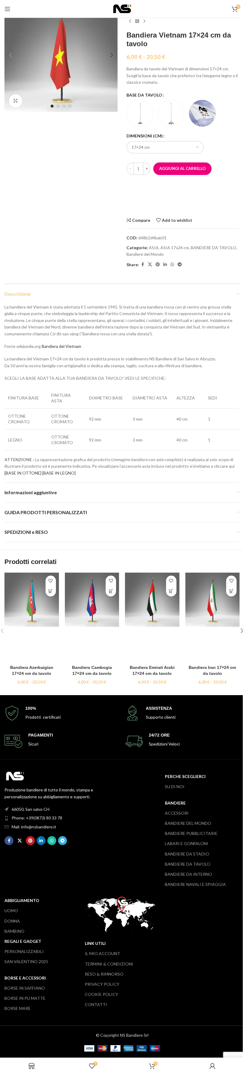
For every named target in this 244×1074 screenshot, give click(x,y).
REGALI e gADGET (22, 941)
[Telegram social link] (180, 265)
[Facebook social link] (142, 265)
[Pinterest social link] (158, 265)
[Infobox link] (61, 713)
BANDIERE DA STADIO (187, 853)
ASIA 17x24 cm (174, 247)
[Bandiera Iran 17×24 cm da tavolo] (212, 617)
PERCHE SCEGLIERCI (185, 776)
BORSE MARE (17, 1008)
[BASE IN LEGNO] (59, 472)
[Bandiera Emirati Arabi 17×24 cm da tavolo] (152, 617)
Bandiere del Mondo (145, 254)
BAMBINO (14, 931)
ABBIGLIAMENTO (21, 900)
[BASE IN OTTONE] (22, 472)
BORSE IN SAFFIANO (24, 988)
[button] (10, 55)
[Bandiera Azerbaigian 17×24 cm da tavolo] (31, 617)
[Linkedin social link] (165, 265)
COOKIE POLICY (101, 994)
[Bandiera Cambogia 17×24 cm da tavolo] (92, 617)
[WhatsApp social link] (172, 265)
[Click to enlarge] (15, 101)
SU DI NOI (174, 786)
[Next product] (144, 21)
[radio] (139, 113)
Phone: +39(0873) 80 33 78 (37, 817)
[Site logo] (122, 8)
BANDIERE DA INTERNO (188, 874)
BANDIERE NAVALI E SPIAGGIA (195, 884)
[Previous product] (130, 21)
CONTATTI (96, 1004)
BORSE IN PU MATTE (25, 998)
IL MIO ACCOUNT (102, 953)
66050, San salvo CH (30, 809)
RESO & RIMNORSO (104, 974)
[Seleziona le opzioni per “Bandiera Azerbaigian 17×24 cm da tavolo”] (51, 591)
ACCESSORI (177, 813)
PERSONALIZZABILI (24, 951)
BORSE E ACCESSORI (25, 977)
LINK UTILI (95, 943)
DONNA (12, 920)
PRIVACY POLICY (102, 984)
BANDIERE (175, 802)
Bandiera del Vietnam (61, 346)
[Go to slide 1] (52, 106)
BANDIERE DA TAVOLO (213, 247)
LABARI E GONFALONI (186, 843)
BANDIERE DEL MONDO (188, 823)
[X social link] (150, 265)
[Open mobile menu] (7, 9)
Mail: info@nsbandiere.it (34, 826)
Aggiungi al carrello (182, 168)
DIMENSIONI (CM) (144, 135)
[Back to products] (137, 21)
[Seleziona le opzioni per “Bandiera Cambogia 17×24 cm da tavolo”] (111, 591)
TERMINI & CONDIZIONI (109, 963)
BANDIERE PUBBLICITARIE (191, 833)
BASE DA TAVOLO (144, 94)
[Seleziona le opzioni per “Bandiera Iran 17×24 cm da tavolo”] (231, 591)
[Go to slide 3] (63, 106)
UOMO (11, 910)
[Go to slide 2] (58, 106)
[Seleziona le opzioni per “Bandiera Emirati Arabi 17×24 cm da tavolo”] (171, 591)
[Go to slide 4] (69, 106)
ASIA (154, 247)
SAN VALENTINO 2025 (26, 961)
